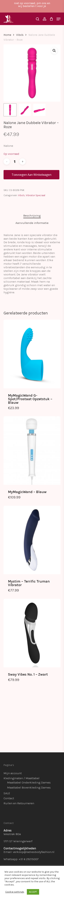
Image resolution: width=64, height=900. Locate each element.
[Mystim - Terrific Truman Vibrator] (32, 540)
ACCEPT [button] (33, 892)
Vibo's (19, 35)
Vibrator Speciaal (35, 195)
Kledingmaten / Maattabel (21, 778)
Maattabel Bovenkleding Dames (29, 787)
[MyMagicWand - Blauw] (32, 450)
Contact (9, 798)
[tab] (32, 215)
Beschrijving (32, 215)
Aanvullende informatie (32, 223)
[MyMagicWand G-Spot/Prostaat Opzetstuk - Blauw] (32, 354)
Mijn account (13, 773)
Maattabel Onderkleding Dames (29, 782)
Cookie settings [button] (14, 891)
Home (7, 35)
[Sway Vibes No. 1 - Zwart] (32, 633)
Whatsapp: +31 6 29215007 (21, 859)
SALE (7, 793)
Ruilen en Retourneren (19, 803)
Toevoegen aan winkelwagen (31, 175)
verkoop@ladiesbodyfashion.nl (33, 852)
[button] (54, 50)
